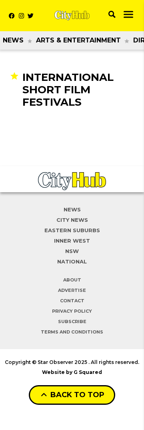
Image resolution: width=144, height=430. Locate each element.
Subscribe (72, 321)
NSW (72, 251)
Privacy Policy (72, 311)
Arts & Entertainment (78, 40)
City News (72, 220)
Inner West (72, 240)
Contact (72, 300)
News (13, 40)
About (72, 280)
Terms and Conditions (72, 332)
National (72, 261)
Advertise (72, 290)
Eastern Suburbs (72, 230)
